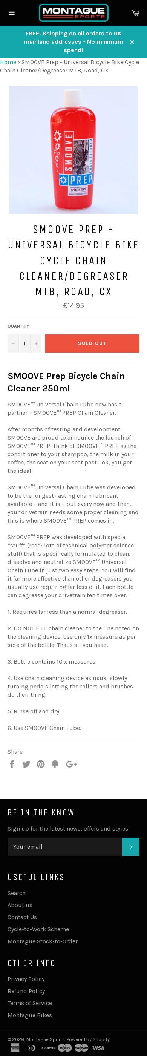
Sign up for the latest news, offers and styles (68, 828)
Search (17, 893)
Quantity (18, 326)
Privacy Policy (26, 978)
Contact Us (22, 917)
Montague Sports (45, 1039)
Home (8, 62)
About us (20, 905)
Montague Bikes (30, 1015)
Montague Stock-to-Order (43, 941)
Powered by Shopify (88, 1039)
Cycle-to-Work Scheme (38, 929)
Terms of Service (30, 1003)
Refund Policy (26, 991)
